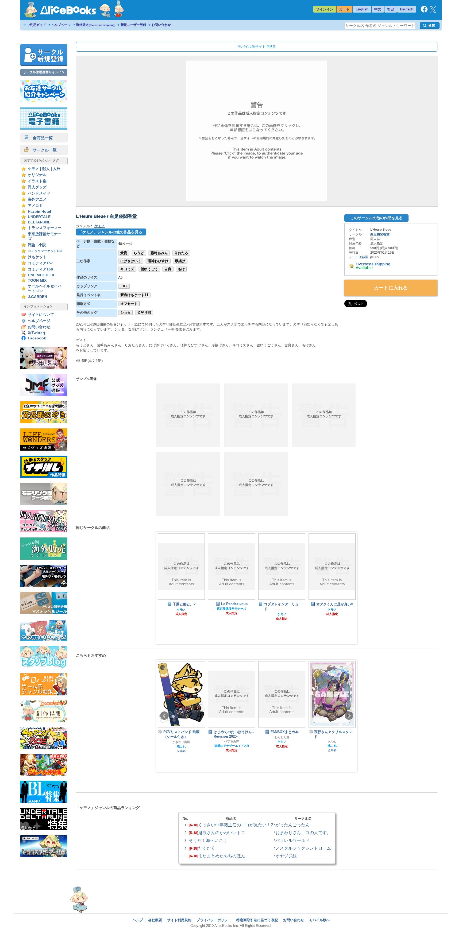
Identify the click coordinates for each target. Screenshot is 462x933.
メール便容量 (358, 257)
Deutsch (406, 9)
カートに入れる (391, 288)
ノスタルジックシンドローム (303, 848)
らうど (139, 253)
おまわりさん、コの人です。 (303, 832)
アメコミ (35, 206)
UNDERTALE (39, 217)
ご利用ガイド (36, 25)
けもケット (37, 257)
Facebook (37, 338)
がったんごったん (292, 824)
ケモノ (33, 169)
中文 (377, 9)
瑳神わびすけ (158, 261)
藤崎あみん (159, 253)
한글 (390, 9)
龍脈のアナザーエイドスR (231, 745)
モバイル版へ (319, 920)
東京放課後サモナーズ (231, 608)
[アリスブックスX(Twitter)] (433, 12)
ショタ (125, 313)
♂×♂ (124, 286)
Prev (164, 715)
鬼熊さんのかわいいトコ (221, 832)
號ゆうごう (149, 269)
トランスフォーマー (44, 228)
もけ (181, 269)
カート (344, 9)
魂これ (181, 746)
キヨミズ (127, 269)
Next (349, 715)
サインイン (324, 9)
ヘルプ (138, 920)
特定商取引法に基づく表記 (257, 920)
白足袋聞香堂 (380, 234)
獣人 (46, 169)
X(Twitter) (36, 333)
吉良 (167, 269)
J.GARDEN (37, 297)
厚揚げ (180, 261)
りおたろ (181, 253)
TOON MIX (37, 280)
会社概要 (155, 920)
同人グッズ (37, 187)
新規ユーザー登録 (133, 25)
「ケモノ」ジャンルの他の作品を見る (110, 232)
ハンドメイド (39, 193)
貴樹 (123, 253)
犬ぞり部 (144, 313)
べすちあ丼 (231, 741)
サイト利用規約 (179, 920)
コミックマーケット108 (45, 251)
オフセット (129, 304)
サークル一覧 (43, 150)
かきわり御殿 (181, 742)
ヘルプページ (61, 25)
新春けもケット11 (134, 295)
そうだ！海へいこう (208, 840)
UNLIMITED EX (41, 275)
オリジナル (37, 175)
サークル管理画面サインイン (44, 72)
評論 (31, 245)
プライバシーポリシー (214, 920)
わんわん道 (282, 737)
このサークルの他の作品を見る (376, 218)
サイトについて (41, 315)
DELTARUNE (39, 222)
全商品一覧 (41, 138)
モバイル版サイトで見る (257, 47)
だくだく (206, 848)
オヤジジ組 (286, 855)
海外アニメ (37, 200)
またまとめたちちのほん (221, 855)
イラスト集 (37, 181)
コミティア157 (40, 263)
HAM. (332, 741)
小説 (42, 245)
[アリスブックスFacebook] (424, 11)
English (362, 9)
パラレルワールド (292, 840)
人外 (56, 169)
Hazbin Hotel (39, 212)
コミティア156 (40, 269)
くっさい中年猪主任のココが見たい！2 (235, 824)
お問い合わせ (161, 25)
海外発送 (95, 25)
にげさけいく (130, 261)
